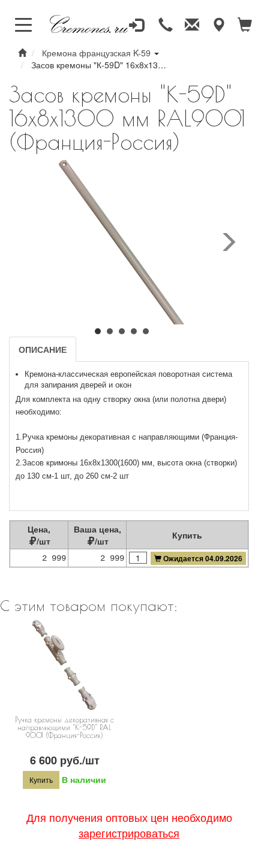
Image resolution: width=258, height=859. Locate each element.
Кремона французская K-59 (96, 53)
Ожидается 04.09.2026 (202, 558)
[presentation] (228, 243)
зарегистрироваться (129, 832)
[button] (98, 328)
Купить (41, 780)
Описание (43, 349)
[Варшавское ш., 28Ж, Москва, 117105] (218, 25)
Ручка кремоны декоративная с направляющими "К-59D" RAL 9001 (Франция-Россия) (64, 727)
